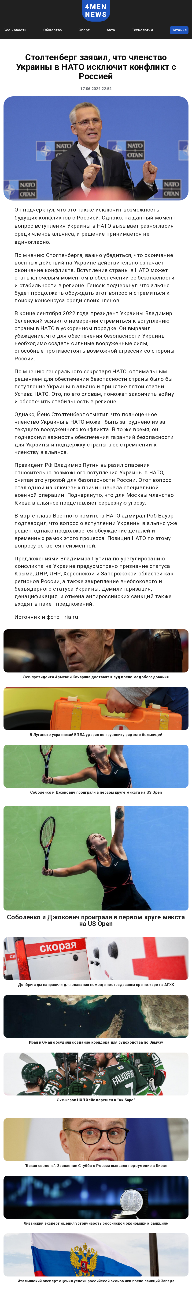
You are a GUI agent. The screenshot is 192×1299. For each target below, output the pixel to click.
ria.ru (71, 617)
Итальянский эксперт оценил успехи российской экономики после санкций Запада (96, 1281)
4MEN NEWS (96, 10)
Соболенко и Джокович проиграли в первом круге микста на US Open (96, 792)
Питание (179, 30)
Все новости (15, 30)
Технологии (142, 30)
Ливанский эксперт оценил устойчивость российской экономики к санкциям (96, 1223)
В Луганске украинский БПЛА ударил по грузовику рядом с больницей (96, 735)
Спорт (84, 30)
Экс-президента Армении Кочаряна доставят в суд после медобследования (96, 677)
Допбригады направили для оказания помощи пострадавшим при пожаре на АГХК (96, 984)
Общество (52, 30)
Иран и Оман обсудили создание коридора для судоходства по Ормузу (96, 1042)
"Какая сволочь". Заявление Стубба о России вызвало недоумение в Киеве (96, 1165)
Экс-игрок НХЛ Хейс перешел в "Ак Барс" (96, 1100)
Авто (111, 30)
